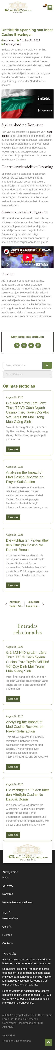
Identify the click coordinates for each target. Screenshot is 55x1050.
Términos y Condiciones (16, 1040)
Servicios (7, 885)
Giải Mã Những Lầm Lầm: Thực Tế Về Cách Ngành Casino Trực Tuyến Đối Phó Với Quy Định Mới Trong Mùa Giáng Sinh (27, 412)
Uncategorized (12, 44)
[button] (50, 7)
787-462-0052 (18, 998)
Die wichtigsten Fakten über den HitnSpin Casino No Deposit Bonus (27, 545)
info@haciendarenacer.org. (18, 1002)
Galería (6, 926)
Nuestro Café (10, 918)
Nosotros (7, 894)
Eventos (7, 935)
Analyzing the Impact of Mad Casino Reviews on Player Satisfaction (24, 477)
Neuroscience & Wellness (17, 902)
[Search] (47, 365)
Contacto (7, 943)
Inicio (5, 877)
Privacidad (8, 1035)
